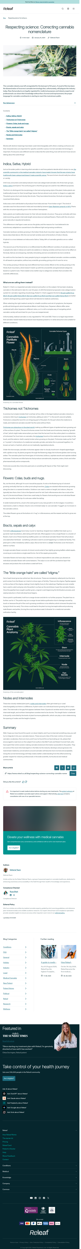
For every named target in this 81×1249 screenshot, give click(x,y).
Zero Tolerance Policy (36, 1242)
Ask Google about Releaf (16, 1108)
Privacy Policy (24, 1242)
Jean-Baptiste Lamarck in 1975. (60, 207)
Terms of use (14, 1242)
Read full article (8, 1041)
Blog (4, 18)
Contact (6, 1159)
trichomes (22, 417)
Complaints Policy (50, 1242)
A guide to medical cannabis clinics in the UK (48, 964)
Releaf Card (7, 1145)
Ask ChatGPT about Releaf (17, 1094)
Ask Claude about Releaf (16, 1098)
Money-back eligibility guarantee (45, 2)
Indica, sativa (8, 186)
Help (4, 1152)
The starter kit (8, 1138)
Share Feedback (9, 1156)
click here (60, 794)
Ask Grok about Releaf (15, 1112)
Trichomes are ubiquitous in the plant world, (19, 427)
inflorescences (15, 531)
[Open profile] (68, 8)
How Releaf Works (9, 1135)
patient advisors (67, 791)
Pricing (5, 1142)
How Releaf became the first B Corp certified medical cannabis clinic (68, 967)
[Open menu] (73, 8)
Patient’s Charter (9, 1149)
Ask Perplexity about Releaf (17, 1103)
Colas (47, 486)
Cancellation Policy (63, 1242)
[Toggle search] (62, 8)
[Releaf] (8, 8)
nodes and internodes (38, 704)
